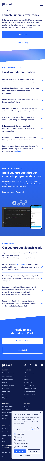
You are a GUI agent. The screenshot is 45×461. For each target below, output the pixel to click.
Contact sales (23, 34)
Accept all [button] (20, 451)
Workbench (20, 264)
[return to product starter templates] (3, 11)
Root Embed (18, 151)
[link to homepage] (7, 4)
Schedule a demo (22, 341)
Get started (22, 350)
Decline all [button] (34, 451)
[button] (27, 456)
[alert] (27, 435)
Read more (35, 430)
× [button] (40, 413)
